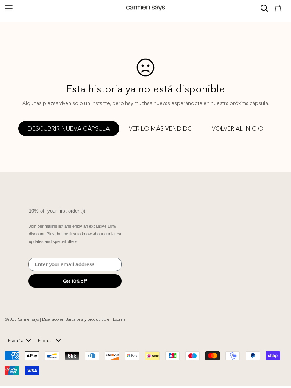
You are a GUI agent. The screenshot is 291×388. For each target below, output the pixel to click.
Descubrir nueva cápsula (69, 128)
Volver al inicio (237, 128)
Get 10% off (75, 281)
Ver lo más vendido (161, 128)
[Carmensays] (145, 8)
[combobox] (19, 340)
